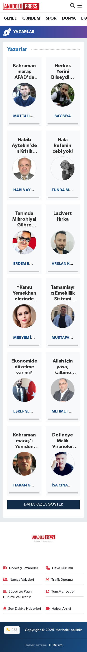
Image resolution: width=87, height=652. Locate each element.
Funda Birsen (65, 190)
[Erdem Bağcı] (24, 242)
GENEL (10, 18)
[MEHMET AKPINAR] (63, 390)
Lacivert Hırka (62, 216)
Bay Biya (62, 116)
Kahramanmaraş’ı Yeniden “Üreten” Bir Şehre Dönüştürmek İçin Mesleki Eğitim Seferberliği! (24, 441)
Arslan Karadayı (69, 264)
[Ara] (72, 6)
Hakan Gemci (26, 485)
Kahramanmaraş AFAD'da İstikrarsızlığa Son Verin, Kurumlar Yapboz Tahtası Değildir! (24, 71)
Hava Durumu (62, 568)
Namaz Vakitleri (22, 579)
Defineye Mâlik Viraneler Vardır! (62, 441)
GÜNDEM (31, 18)
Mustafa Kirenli (68, 338)
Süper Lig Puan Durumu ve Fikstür (17, 594)
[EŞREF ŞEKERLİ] (24, 390)
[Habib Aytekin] (24, 168)
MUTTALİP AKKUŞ (29, 116)
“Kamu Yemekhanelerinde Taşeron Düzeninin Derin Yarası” (24, 293)
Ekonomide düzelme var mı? (24, 367)
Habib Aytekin (27, 190)
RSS (14, 630)
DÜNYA (69, 18)
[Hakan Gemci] (24, 463)
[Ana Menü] (79, 6)
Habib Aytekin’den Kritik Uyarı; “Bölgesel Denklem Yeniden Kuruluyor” (24, 145)
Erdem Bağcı (26, 264)
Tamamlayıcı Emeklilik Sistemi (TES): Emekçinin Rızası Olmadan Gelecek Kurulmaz (63, 293)
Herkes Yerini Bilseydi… (62, 71)
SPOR (51, 18)
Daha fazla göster (43, 504)
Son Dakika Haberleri (24, 608)
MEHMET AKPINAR (69, 411)
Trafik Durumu (62, 579)
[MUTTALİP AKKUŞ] (24, 94)
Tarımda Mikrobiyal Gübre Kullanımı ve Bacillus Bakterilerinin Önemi (24, 219)
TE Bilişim (55, 645)
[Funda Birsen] (63, 168)
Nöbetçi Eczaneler (23, 568)
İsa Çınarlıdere (67, 485)
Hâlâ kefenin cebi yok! (62, 145)
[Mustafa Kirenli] (63, 316)
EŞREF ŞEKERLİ (26, 411)
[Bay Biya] (63, 94)
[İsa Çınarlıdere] (63, 463)
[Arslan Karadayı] (63, 242)
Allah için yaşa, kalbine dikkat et (62, 367)
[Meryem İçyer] (24, 316)
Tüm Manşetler (63, 591)
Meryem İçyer (27, 338)
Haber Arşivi (61, 608)
